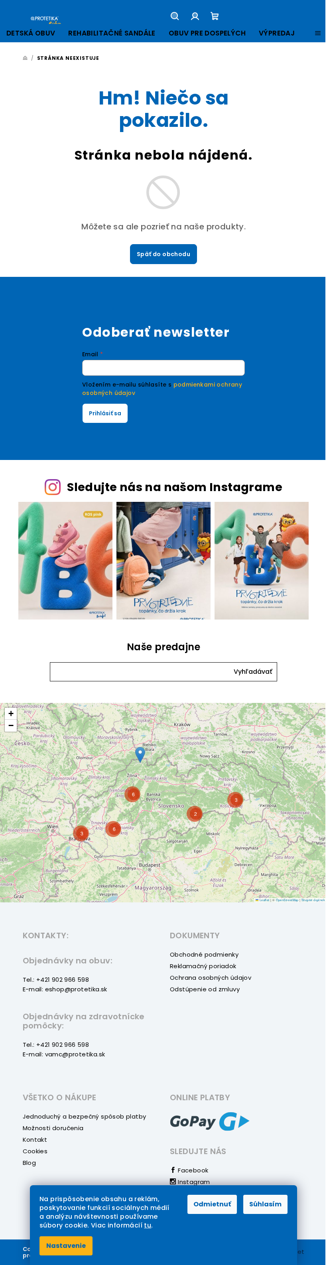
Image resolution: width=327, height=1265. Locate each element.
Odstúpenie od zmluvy (205, 989)
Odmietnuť (212, 1204)
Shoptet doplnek (313, 900)
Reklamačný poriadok (203, 966)
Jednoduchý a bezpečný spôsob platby (84, 1116)
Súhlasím (265, 1204)
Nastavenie (66, 1245)
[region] (163, 802)
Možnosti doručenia (53, 1128)
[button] (253, 672)
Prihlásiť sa (105, 413)
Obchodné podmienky (204, 954)
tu (147, 1225)
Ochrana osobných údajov (210, 977)
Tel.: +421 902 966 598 (56, 979)
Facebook (192, 1170)
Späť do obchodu (163, 254)
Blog (29, 1162)
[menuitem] (30, 33)
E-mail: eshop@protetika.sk (65, 989)
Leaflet (263, 900)
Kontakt (35, 1139)
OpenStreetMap (287, 900)
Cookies (35, 1151)
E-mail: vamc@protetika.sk (64, 1054)
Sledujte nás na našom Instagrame (174, 487)
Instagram (193, 1182)
